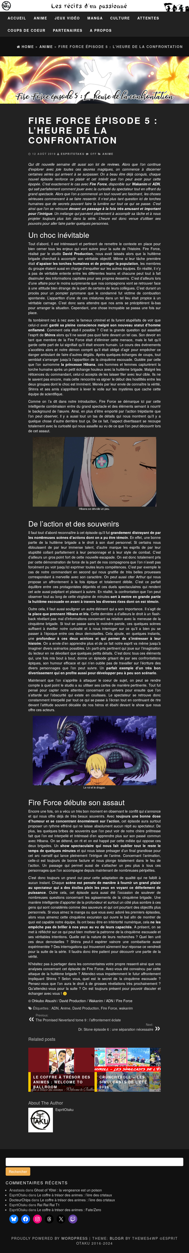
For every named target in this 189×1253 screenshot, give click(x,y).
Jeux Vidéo (67, 18)
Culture (120, 18)
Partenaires (67, 30)
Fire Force (109, 1008)
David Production (85, 1008)
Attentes (148, 18)
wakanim (126, 1008)
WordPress (74, 1238)
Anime (40, 18)
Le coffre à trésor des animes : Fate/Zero (69, 1209)
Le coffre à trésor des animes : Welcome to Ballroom (61, 1082)
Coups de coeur (27, 30)
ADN (55, 1008)
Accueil (17, 18)
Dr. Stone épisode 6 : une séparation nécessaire (115, 1027)
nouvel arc (119, 193)
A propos (101, 30)
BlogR (117, 1238)
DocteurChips (20, 1199)
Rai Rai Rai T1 (48, 1204)
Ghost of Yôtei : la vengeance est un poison (68, 1190)
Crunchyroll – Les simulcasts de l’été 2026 (123, 1082)
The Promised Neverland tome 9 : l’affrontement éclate (78, 1017)
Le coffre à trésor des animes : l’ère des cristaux (74, 1194)
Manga (95, 18)
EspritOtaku (73, 154)
